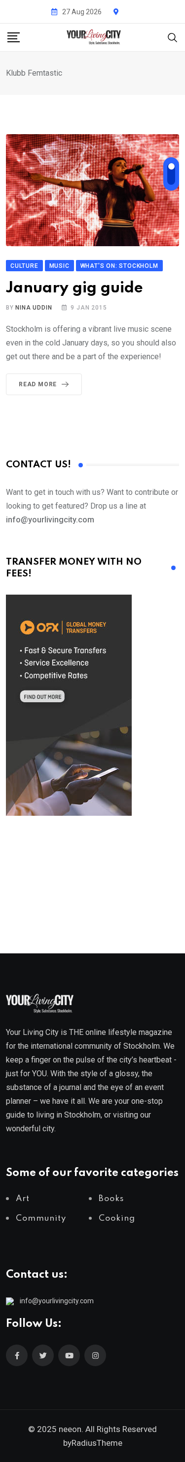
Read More (38, 384)
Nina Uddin (33, 307)
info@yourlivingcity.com (57, 1301)
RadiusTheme (97, 1443)
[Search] (173, 36)
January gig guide (74, 288)
